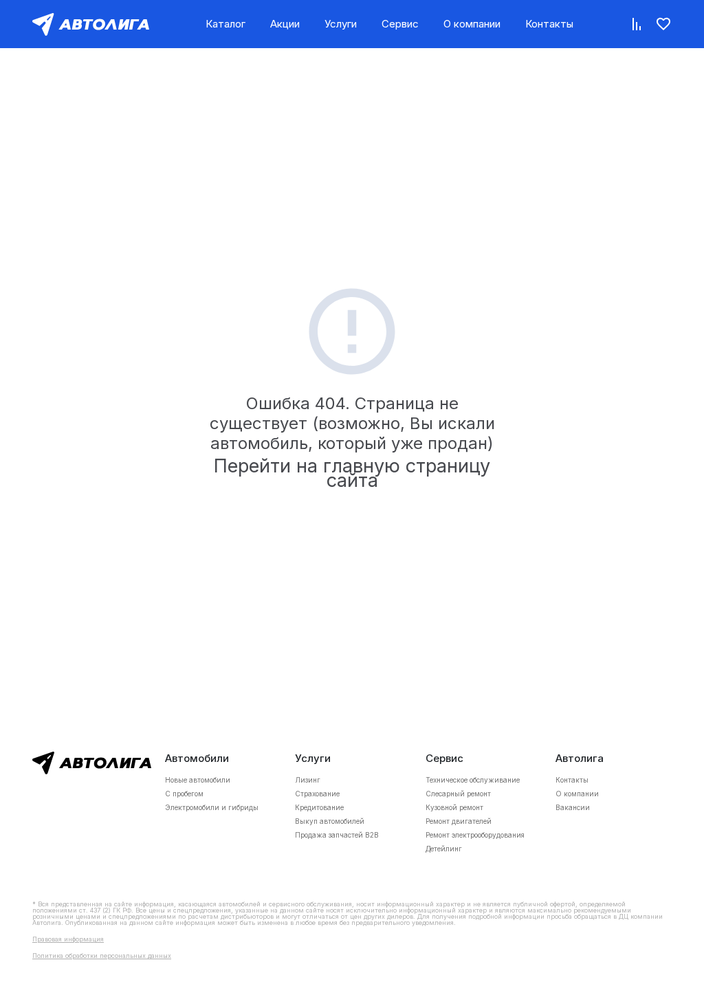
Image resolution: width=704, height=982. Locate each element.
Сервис (400, 23)
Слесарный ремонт (458, 793)
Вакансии (573, 807)
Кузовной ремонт (454, 807)
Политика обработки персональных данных (101, 955)
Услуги (340, 23)
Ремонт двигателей (459, 821)
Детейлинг (444, 848)
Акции (285, 23)
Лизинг (307, 780)
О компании (471, 23)
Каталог (225, 23)
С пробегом (184, 793)
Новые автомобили (197, 780)
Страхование (317, 793)
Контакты (549, 23)
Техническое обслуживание (473, 780)
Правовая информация (68, 939)
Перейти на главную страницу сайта (352, 473)
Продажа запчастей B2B (337, 835)
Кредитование (319, 807)
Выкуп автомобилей (329, 821)
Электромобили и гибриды (211, 807)
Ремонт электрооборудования (475, 835)
